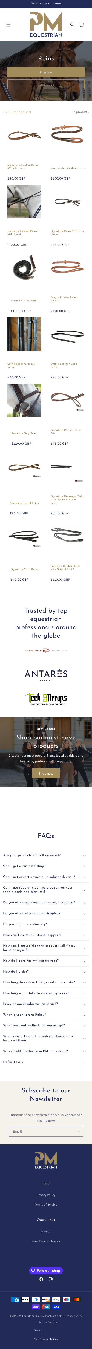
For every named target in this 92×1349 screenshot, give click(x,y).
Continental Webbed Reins (68, 168)
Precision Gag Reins (24, 433)
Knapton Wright (53, 1315)
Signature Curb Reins (24, 569)
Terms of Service (46, 1204)
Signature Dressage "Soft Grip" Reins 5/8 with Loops (67, 499)
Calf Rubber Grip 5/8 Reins (21, 366)
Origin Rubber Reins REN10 (64, 299)
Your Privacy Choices (46, 1241)
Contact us (46, 84)
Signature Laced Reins (24, 503)
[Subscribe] (78, 1132)
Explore (46, 72)
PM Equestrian (26, 1315)
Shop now (46, 773)
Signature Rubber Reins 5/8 (66, 432)
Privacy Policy (46, 1195)
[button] (8, 24)
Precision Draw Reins (24, 301)
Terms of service (48, 1322)
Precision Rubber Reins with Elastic (22, 233)
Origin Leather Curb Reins (64, 366)
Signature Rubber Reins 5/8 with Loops (22, 167)
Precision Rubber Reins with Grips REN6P (65, 568)
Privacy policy (74, 1315)
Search (46, 1231)
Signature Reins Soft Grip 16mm (67, 233)
